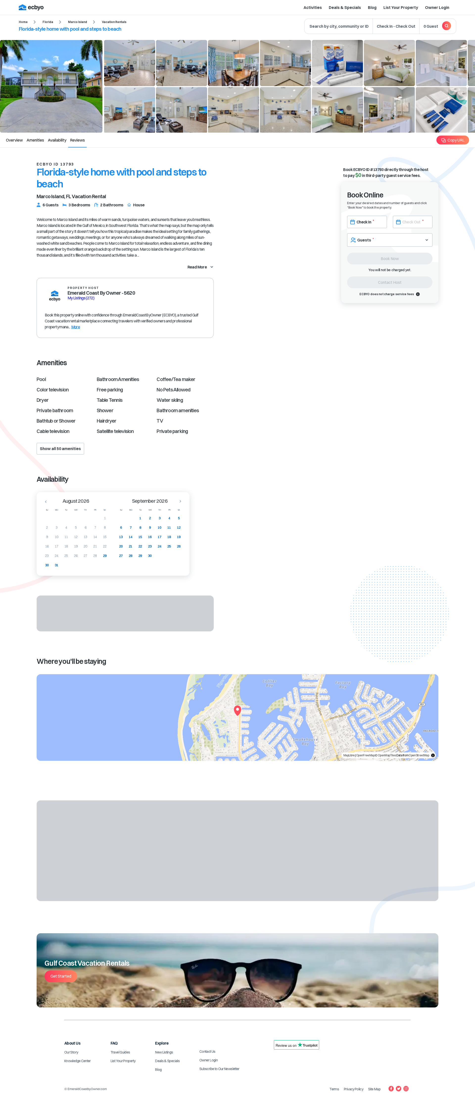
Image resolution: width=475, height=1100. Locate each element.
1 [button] (105, 518)
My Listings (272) (81, 297)
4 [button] (66, 527)
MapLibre (349, 755)
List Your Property (400, 7)
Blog (372, 7)
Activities (313, 7)
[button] (44, 501)
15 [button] (105, 537)
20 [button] (85, 546)
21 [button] (95, 546)
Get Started (60, 976)
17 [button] (56, 546)
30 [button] (47, 565)
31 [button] (56, 565)
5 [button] (76, 527)
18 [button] (66, 546)
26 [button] (76, 555)
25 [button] (66, 555)
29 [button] (105, 555)
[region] (237, 717)
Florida (48, 22)
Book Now (390, 258)
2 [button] (47, 527)
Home (23, 22)
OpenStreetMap (419, 755)
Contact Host (390, 282)
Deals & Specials (345, 7)
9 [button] (47, 537)
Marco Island (77, 22)
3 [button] (56, 527)
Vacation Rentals (114, 22)
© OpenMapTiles (385, 755)
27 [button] (85, 555)
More (75, 326)
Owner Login (437, 7)
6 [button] (85, 527)
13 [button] (85, 537)
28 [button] (95, 555)
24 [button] (56, 555)
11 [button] (66, 537)
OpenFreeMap (365, 755)
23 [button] (47, 555)
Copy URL (456, 140)
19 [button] (76, 546)
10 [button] (56, 537)
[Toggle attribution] (433, 755)
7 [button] (95, 527)
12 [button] (76, 537)
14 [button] (95, 537)
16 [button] (47, 546)
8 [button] (105, 527)
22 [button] (105, 546)
